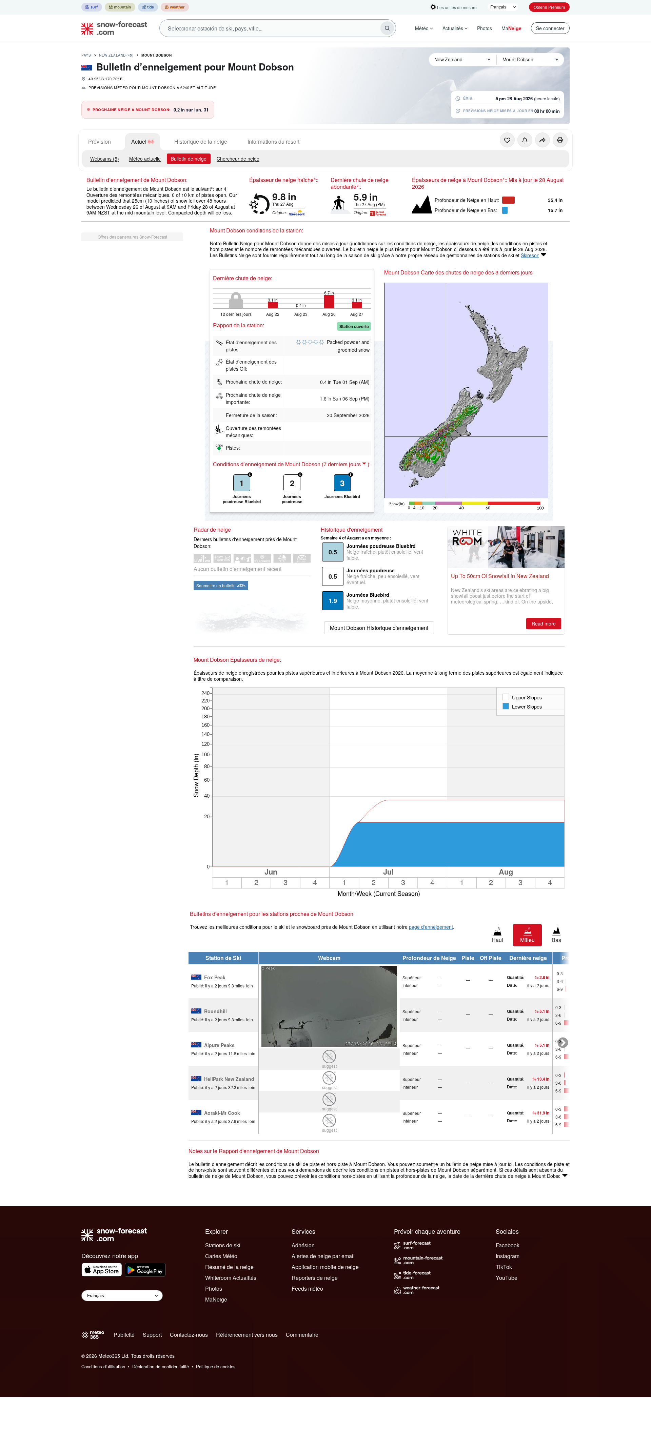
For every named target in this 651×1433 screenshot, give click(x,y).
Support (152, 1334)
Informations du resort (273, 141)
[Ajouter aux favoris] (507, 139)
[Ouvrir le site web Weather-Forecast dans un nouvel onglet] (175, 7)
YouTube (506, 1278)
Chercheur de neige (238, 158)
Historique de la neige (200, 141)
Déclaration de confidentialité (160, 1366)
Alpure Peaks (219, 1045)
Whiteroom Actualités (230, 1278)
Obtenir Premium (549, 7)
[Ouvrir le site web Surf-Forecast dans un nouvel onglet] (91, 7)
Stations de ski (222, 1245)
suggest (329, 1066)
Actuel (138, 141)
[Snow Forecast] (112, 28)
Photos (484, 28)
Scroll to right (563, 1043)
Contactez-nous (189, 1334)
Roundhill (215, 1011)
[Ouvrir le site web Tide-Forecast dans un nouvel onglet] (148, 7)
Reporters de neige (315, 1278)
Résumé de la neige (229, 1267)
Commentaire (302, 1334)
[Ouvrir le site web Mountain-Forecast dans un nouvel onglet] (120, 7)
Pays (86, 55)
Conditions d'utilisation (103, 1366)
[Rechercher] (387, 28)
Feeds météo (307, 1288)
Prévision (99, 141)
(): (346, 464)
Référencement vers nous (247, 1334)
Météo (422, 28)
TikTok (504, 1267)
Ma (511, 28)
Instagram (507, 1256)
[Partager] (542, 139)
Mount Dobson (156, 55)
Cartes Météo (221, 1256)
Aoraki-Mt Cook (222, 1113)
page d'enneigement (431, 926)
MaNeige (216, 1299)
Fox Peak (214, 978)
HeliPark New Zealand (229, 1079)
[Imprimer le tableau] (560, 139)
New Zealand (116, 55)
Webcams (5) (104, 158)
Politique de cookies (216, 1366)
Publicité (124, 1334)
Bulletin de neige (188, 158)
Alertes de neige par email (323, 1256)
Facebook (507, 1245)
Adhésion (303, 1245)
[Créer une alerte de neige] (524, 139)
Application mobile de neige (325, 1267)
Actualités (452, 28)
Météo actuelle (145, 158)
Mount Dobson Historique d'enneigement (379, 628)
